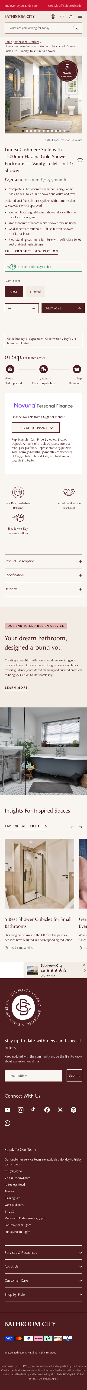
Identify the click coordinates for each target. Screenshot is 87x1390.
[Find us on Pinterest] (73, 1109)
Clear (13, 291)
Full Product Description (31, 251)
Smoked (35, 291)
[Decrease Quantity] (10, 308)
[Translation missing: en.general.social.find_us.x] (60, 1109)
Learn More (16, 688)
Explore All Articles (26, 826)
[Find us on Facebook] (46, 1109)
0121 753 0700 (13, 1171)
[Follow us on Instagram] (20, 1109)
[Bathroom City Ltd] (20, 16)
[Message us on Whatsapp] (7, 1122)
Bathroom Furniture (26, 42)
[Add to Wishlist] (80, 160)
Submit (74, 1075)
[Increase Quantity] (34, 308)
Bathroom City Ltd (23, 1352)
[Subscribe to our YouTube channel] (7, 1109)
